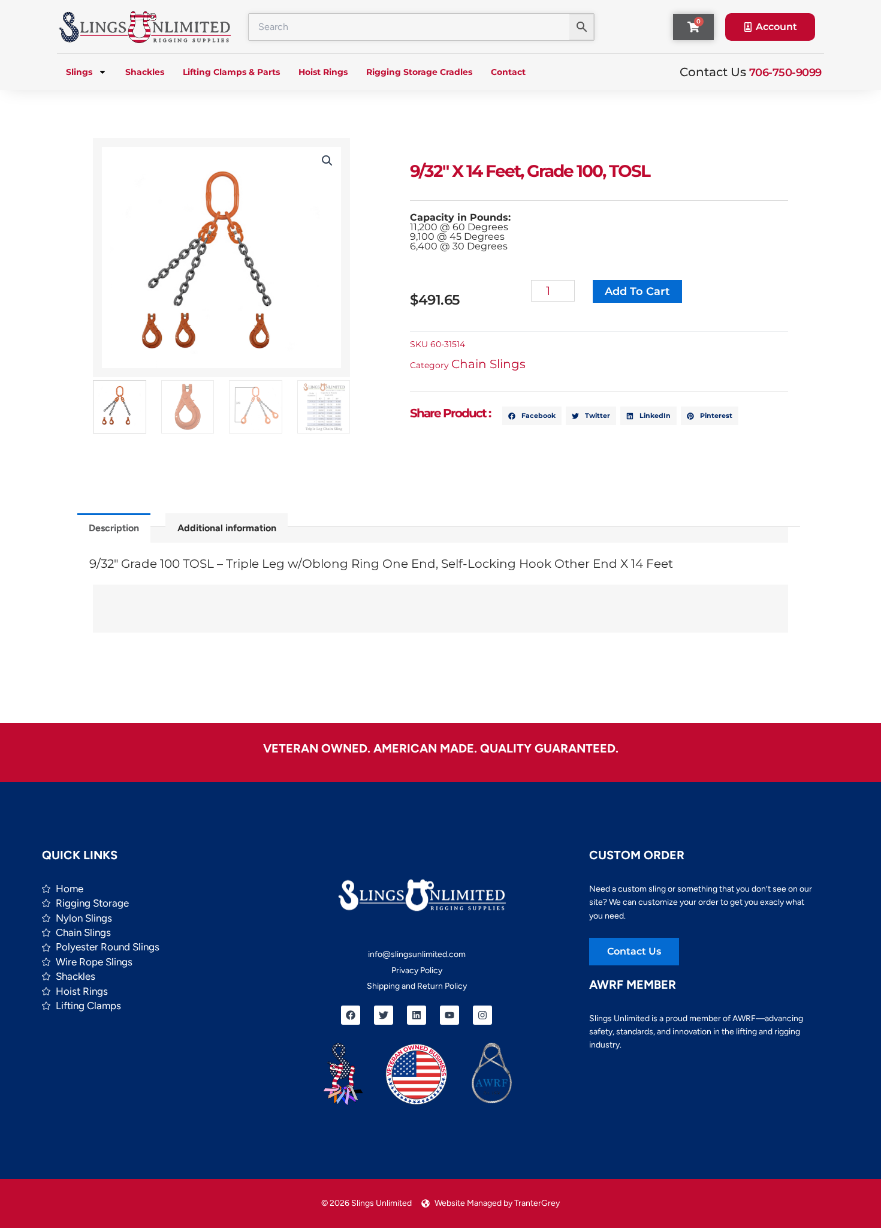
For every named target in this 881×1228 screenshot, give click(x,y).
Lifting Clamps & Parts (231, 72)
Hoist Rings (323, 72)
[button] (327, 160)
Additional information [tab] (226, 528)
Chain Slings (488, 364)
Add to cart (637, 291)
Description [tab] (114, 528)
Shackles (144, 72)
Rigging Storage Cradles (419, 72)
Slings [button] (79, 72)
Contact (508, 72)
